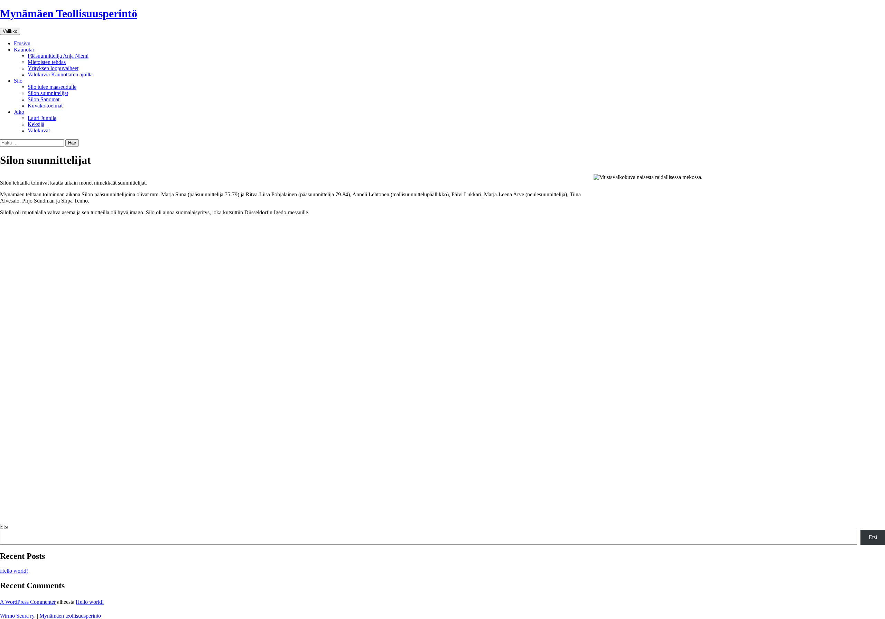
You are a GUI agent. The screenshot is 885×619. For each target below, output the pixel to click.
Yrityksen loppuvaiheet (53, 68)
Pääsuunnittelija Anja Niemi (58, 56)
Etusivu (22, 43)
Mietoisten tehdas (47, 62)
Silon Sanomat (43, 99)
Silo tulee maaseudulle (52, 87)
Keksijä (36, 124)
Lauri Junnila (42, 118)
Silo (18, 81)
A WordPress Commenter (28, 602)
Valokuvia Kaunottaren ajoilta (60, 74)
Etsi (4, 526)
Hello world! (14, 571)
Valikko (10, 31)
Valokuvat (39, 130)
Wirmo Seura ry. (18, 616)
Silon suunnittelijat (48, 93)
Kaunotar (24, 50)
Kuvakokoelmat (45, 106)
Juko (19, 112)
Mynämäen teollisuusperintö (70, 616)
